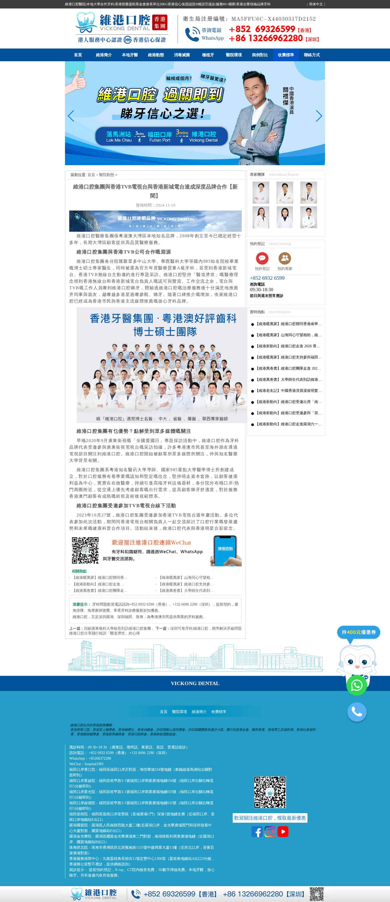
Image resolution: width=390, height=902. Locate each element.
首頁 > (93, 175)
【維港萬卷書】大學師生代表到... (185, 591)
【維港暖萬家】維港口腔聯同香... (99, 578)
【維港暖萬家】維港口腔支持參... (185, 584)
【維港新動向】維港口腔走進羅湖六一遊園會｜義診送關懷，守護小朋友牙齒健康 (288, 424)
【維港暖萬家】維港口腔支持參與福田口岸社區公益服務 (288, 357)
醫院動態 (106, 175)
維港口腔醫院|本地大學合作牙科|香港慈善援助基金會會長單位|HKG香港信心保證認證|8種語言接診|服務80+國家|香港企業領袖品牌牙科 (168, 4)
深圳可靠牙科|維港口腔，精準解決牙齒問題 (206, 628)
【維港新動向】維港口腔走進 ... (98, 584)
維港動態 (156, 55)
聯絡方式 (312, 55)
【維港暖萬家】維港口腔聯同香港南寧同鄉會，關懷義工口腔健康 (288, 324)
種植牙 (208, 55)
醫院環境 (234, 55)
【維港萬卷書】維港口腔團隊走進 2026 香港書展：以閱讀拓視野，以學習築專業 (288, 368)
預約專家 (285, 269)
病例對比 (260, 55)
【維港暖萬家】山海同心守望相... (185, 578)
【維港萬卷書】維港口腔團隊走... (99, 591)
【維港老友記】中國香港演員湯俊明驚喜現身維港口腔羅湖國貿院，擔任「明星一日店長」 (288, 391)
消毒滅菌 (182, 55)
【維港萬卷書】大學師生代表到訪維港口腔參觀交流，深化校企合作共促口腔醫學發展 (288, 380)
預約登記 (262, 269)
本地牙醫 (130, 55)
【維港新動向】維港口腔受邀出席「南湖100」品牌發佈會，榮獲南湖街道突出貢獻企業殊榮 (288, 402)
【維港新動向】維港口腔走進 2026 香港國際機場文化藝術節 (288, 346)
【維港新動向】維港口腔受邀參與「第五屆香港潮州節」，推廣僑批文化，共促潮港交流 (288, 413)
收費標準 (286, 55)
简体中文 (316, 4)
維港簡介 (104, 55)
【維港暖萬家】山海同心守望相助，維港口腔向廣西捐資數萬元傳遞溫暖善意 (288, 335)
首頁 (78, 55)
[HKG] (195, 164)
